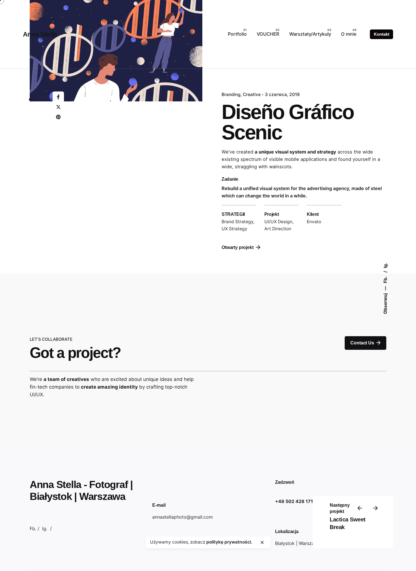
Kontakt (381, 34)
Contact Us (362, 342)
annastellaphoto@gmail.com (182, 517)
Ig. (385, 265)
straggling (246, 166)
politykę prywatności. (229, 542)
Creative (252, 94)
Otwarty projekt (238, 247)
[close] (262, 542)
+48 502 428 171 (294, 501)
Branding (231, 94)
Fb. (385, 279)
